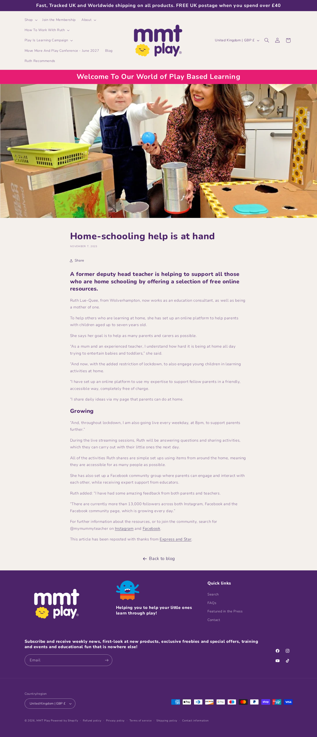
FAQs (212, 603)
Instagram (124, 528)
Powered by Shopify (64, 720)
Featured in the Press (225, 611)
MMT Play (43, 720)
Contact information (195, 720)
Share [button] (79, 260)
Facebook (151, 528)
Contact (213, 619)
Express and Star (175, 539)
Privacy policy (115, 720)
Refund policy (92, 720)
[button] (30, 20)
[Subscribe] (106, 660)
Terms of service (140, 720)
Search (213, 594)
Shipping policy (166, 720)
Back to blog (162, 559)
